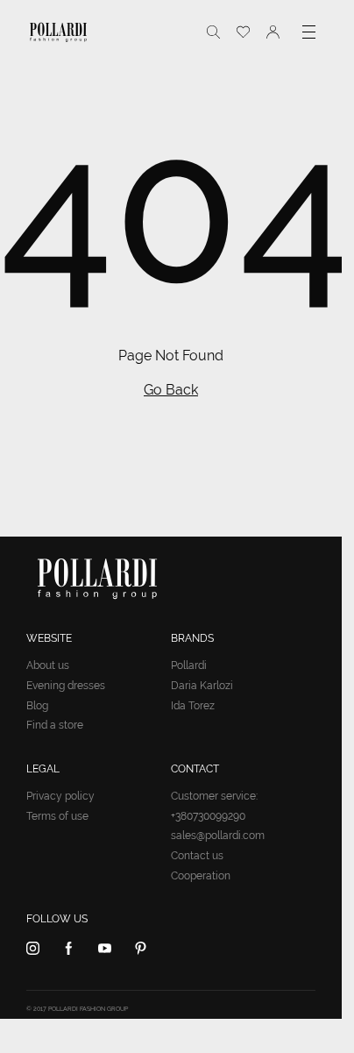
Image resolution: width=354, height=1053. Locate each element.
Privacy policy (60, 796)
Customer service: (214, 796)
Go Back (171, 389)
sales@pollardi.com (218, 835)
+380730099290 (208, 816)
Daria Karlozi (202, 685)
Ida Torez (193, 706)
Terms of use (57, 816)
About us (47, 665)
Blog (37, 706)
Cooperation (200, 876)
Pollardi (189, 665)
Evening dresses (65, 685)
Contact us (197, 856)
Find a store (54, 725)
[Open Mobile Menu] (308, 32)
